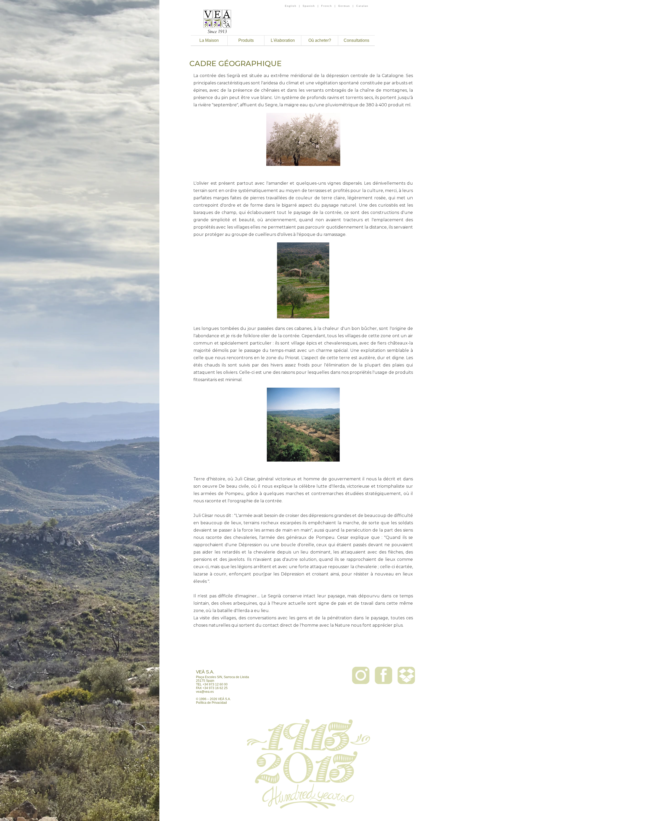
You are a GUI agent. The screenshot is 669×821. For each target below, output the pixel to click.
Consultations (356, 40)
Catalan (362, 6)
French (326, 6)
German (344, 6)
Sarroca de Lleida (236, 677)
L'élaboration (283, 40)
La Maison (209, 40)
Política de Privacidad (211, 702)
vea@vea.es (205, 692)
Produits (246, 40)
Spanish (309, 6)
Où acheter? (319, 40)
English (290, 6)
